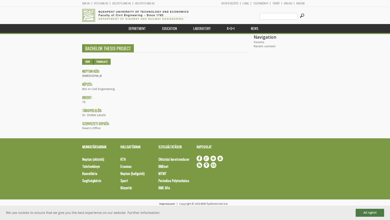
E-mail (246, 3)
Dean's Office (91, 128)
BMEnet (163, 166)
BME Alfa (164, 187)
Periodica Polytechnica (173, 180)
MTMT (162, 173)
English (288, 3)
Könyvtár (126, 187)
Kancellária (89, 173)
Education (169, 28)
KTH (123, 159)
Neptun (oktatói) (93, 159)
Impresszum (167, 204)
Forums (259, 42)
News (254, 28)
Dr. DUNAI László (94, 115)
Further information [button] (143, 212)
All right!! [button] (370, 212)
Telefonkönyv (260, 3)
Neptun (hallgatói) (132, 173)
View (87, 61)
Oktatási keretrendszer (174, 159)
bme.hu (86, 3)
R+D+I (231, 28)
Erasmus (126, 166)
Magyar (300, 3)
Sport (124, 180)
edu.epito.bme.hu (121, 3)
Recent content (265, 46)
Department (137, 28)
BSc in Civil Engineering (98, 89)
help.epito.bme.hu (145, 3)
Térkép (276, 3)
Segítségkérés (91, 180)
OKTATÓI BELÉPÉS (229, 3)
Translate (102, 61)
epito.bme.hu (101, 3)
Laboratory (202, 28)
